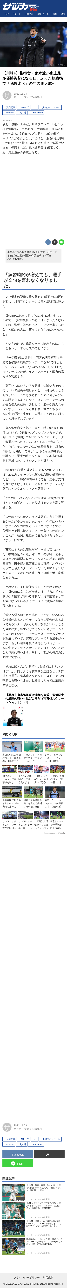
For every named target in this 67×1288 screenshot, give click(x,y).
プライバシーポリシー (27, 1277)
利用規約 (48, 1277)
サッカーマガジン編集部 (28, 97)
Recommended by (50, 833)
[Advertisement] (33, 197)
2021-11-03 (20, 93)
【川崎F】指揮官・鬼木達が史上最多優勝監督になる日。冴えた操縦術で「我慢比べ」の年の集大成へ (32, 78)
